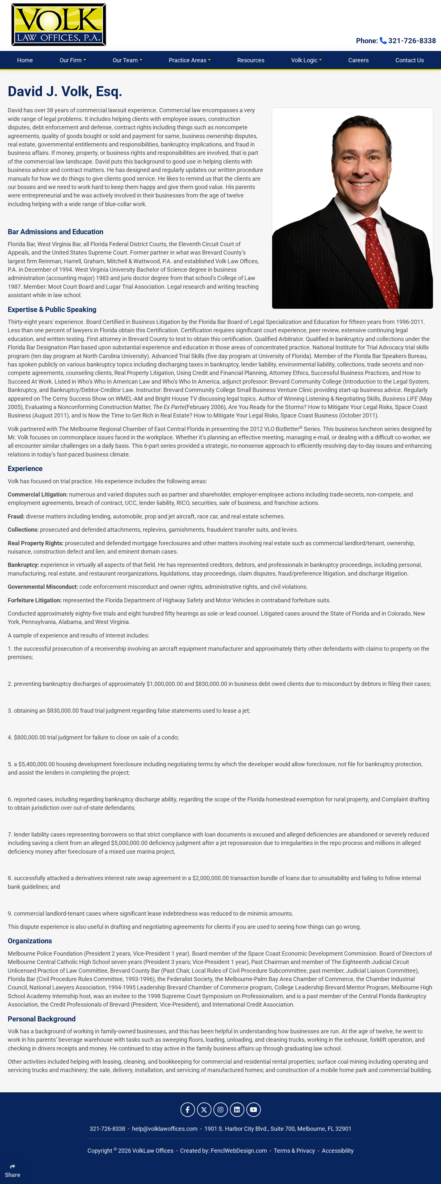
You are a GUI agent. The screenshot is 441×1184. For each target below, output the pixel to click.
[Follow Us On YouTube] (253, 1109)
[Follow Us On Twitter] (204, 1109)
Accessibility (338, 1151)
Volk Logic (304, 60)
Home (25, 60)
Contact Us (409, 60)
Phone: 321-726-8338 (396, 41)
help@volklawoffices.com (165, 1129)
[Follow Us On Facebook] (187, 1109)
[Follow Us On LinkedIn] (237, 1109)
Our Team (125, 60)
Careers (358, 60)
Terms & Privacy (294, 1151)
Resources (250, 60)
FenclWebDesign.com (239, 1151)
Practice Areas (187, 60)
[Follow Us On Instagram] (220, 1109)
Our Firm (71, 60)
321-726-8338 (108, 1129)
